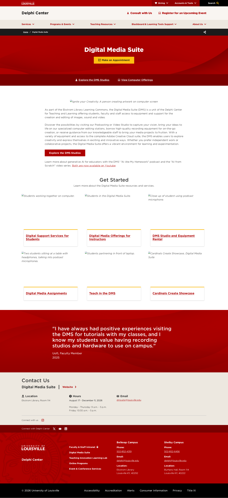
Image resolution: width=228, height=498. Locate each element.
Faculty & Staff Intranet (82, 447)
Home (25, 32)
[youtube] (60, 429)
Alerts (130, 490)
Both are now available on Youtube (94, 165)
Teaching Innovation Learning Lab (88, 458)
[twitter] (54, 429)
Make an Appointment (116, 60)
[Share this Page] (204, 32)
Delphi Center (32, 459)
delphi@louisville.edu (128, 460)
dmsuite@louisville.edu (129, 400)
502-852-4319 (124, 451)
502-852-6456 (172, 451)
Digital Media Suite (79, 452)
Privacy (177, 490)
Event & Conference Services (85, 468)
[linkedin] (66, 429)
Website (68, 387)
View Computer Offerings (137, 80)
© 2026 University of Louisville (40, 490)
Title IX (191, 490)
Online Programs (78, 463)
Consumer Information (154, 490)
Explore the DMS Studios (94, 80)
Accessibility (92, 490)
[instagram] (42, 420)
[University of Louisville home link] (28, 3)
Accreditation (113, 490)
